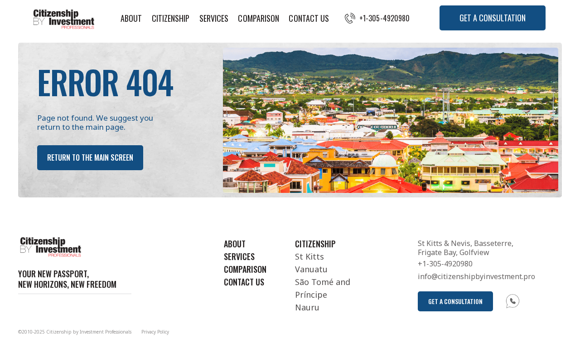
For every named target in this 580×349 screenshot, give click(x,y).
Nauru (307, 307)
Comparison (258, 18)
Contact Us (309, 18)
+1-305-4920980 (384, 18)
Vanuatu (311, 269)
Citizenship (171, 18)
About (131, 18)
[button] (493, 17)
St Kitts (309, 256)
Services (214, 18)
